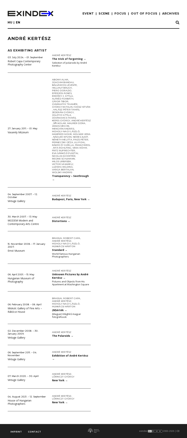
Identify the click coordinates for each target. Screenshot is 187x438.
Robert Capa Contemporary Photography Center (24, 62)
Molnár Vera (82, 134)
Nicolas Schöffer (64, 156)
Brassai (57, 238)
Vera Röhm (79, 147)
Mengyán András (63, 128)
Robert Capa (71, 238)
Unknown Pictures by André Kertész (70, 276)
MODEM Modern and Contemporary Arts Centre (23, 222)
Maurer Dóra (76, 123)
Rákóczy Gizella (63, 145)
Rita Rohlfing (62, 147)
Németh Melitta (62, 139)
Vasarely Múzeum (18, 132)
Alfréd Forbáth (62, 98)
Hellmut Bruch (62, 87)
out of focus (144, 13)
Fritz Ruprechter (63, 150)
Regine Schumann (63, 158)
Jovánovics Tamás (64, 117)
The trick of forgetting (69, 59)
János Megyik (60, 126)
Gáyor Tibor (60, 101)
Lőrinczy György (63, 376)
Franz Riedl (83, 145)
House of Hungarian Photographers (19, 402)
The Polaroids (62, 335)
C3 (178, 431)
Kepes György (61, 120)
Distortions (61, 221)
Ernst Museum (16, 250)
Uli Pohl (79, 142)
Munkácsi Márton (63, 246)
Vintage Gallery (16, 201)
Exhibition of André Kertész (70, 357)
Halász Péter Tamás (66, 109)
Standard (59, 250)
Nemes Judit (80, 136)
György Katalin (62, 106)
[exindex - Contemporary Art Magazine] (30, 13)
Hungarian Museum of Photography (21, 280)
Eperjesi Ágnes (62, 93)
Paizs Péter (80, 139)
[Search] (177, 23)
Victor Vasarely (62, 164)
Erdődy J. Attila (62, 96)
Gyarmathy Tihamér (65, 104)
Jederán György (63, 112)
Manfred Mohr (62, 134)
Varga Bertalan (63, 169)
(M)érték (59, 310)
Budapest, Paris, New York (71, 199)
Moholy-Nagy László (66, 131)
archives (170, 13)
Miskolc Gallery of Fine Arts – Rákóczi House (25, 310)
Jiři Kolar (59, 123)
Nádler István (62, 136)
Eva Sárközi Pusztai (65, 153)
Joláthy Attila (61, 115)
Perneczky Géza (62, 142)
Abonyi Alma (60, 79)
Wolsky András (62, 172)
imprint (16, 431)
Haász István (82, 106)
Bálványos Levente (64, 85)
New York (60, 380)
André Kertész (61, 55)
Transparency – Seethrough (70, 177)
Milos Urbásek (61, 161)
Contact (34, 431)
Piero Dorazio (62, 90)
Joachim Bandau (63, 82)
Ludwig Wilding (62, 166)
